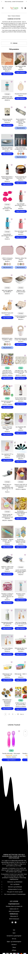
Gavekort (14, 944)
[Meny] (2, 8)
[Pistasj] (5, 264)
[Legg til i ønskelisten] (11, 54)
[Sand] (10, 264)
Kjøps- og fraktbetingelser (14, 941)
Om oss (14, 938)
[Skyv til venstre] (25, 734)
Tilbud (14, 947)
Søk (14, 930)
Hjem (9, 16)
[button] (22, 8)
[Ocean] (21, 153)
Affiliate (14, 950)
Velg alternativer (21, 128)
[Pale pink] (7, 264)
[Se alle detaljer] (7, 59)
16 (18, 714)
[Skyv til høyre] (25, 731)
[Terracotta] (23, 153)
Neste (21, 714)
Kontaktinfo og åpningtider (14, 936)
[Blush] (18, 153)
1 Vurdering (14, 755)
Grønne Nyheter (16, 16)
